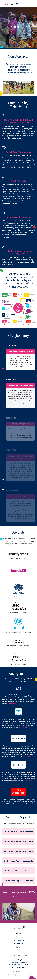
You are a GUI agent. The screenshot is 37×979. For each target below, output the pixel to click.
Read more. (12, 703)
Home (18, 933)
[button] (33, 3)
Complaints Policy (18, 961)
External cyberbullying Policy (18, 962)
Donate (18, 947)
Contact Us (18, 944)
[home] (10, 3)
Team (18, 937)
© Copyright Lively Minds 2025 (18, 964)
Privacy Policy (18, 959)
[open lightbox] (18, 912)
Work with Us (18, 940)
